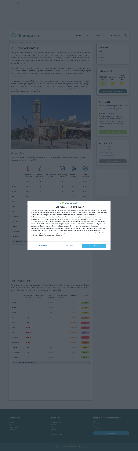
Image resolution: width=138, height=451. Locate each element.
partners (42, 210)
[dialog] (69, 225)
